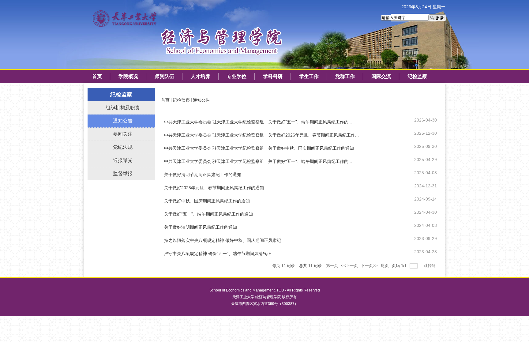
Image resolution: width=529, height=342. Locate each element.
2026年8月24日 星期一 (423, 7)
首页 (165, 100)
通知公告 (201, 100)
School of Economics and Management (242, 290)
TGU (280, 290)
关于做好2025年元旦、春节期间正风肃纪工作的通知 (214, 187)
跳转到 (430, 265)
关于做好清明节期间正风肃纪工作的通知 (202, 174)
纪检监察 (181, 100)
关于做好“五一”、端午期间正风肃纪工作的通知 (208, 214)
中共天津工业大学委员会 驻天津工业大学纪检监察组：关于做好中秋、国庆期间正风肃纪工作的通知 (259, 148)
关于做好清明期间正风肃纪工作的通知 (200, 227)
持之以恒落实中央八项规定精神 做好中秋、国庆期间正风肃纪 (222, 240)
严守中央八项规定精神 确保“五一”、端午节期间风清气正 (217, 253)
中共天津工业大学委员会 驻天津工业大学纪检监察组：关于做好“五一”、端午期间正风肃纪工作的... (258, 121)
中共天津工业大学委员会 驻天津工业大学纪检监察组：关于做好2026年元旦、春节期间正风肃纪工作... (261, 135)
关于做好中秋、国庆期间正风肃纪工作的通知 (207, 200)
